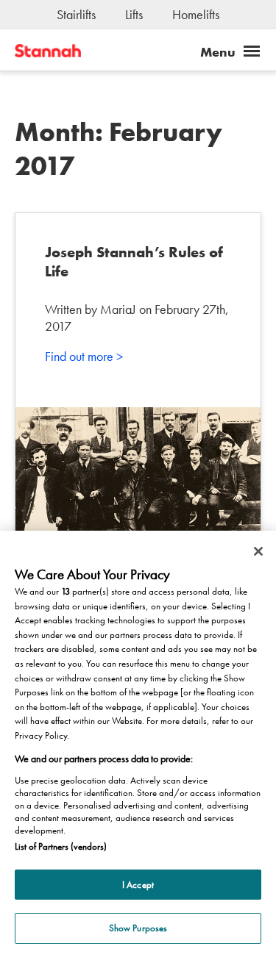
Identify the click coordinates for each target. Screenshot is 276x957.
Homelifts (195, 14)
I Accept (138, 884)
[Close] (258, 551)
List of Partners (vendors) (61, 846)
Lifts (134, 14)
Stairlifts (76, 14)
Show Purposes (138, 928)
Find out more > (84, 356)
